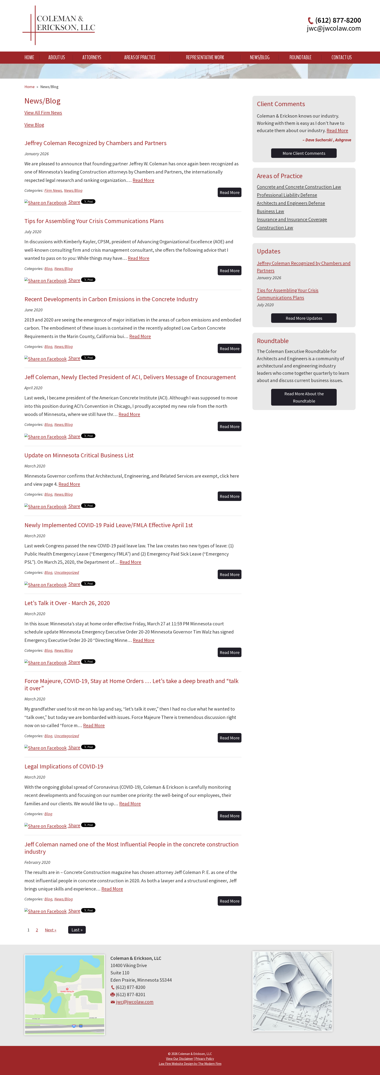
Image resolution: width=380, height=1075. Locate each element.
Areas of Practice (140, 57)
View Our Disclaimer (179, 1059)
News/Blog (260, 57)
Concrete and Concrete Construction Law (299, 187)
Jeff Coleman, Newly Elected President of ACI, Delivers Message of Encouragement (130, 377)
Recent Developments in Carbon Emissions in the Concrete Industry (111, 299)
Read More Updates (304, 318)
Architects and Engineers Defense (291, 203)
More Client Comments (304, 153)
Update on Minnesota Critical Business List (79, 455)
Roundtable (301, 57)
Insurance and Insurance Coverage (292, 219)
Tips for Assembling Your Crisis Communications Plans (94, 221)
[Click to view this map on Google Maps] (64, 1033)
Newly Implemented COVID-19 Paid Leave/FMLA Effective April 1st (108, 525)
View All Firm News (43, 112)
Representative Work (205, 57)
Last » (76, 930)
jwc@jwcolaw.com (334, 28)
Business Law (270, 211)
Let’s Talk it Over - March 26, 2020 (67, 603)
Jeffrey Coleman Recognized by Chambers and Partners (95, 143)
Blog (48, 268)
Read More (143, 180)
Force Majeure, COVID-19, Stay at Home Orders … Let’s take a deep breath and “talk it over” (131, 684)
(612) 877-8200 (338, 20)
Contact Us (342, 57)
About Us (56, 57)
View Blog (34, 125)
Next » (50, 930)
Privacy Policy (204, 1059)
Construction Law (275, 227)
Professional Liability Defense (287, 195)
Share (74, 202)
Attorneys (91, 57)
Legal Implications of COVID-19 (63, 766)
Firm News (53, 190)
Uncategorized (66, 572)
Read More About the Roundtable (304, 397)
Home (29, 57)
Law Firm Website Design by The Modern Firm (190, 1064)
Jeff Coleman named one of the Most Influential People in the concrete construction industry (131, 847)
